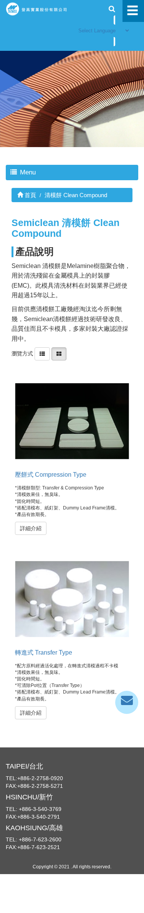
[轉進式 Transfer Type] (72, 599)
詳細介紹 (30, 528)
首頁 (29, 195)
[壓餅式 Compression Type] (72, 421)
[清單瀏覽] (42, 353)
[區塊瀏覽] (58, 353)
